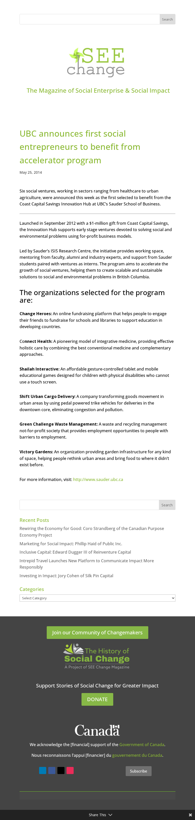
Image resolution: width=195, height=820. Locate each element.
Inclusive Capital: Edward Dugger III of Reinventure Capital (75, 552)
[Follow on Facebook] (51, 770)
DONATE (97, 699)
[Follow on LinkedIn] (42, 770)
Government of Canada (141, 744)
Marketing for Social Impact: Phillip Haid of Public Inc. (71, 543)
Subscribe (138, 771)
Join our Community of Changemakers (97, 632)
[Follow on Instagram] (70, 770)
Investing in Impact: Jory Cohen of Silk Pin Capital (66, 575)
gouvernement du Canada (137, 755)
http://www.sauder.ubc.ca (98, 479)
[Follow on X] (60, 770)
